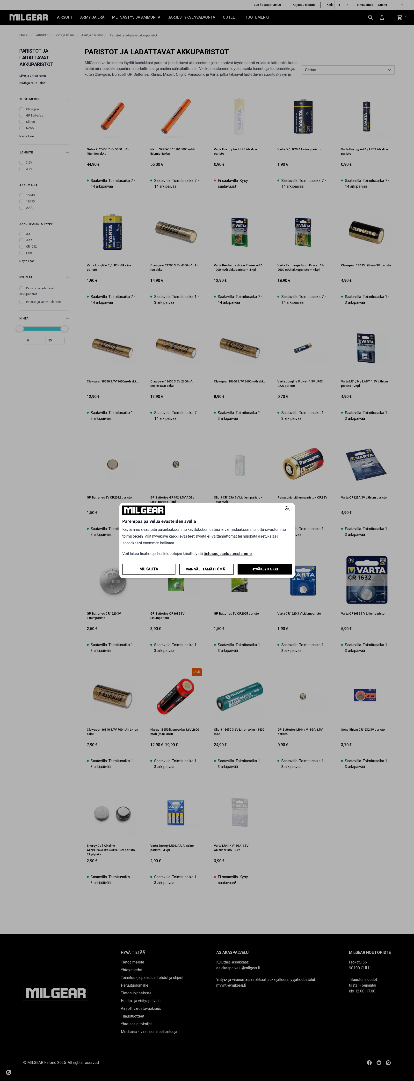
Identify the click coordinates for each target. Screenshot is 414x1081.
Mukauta (148, 569)
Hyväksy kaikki (265, 569)
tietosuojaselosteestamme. (228, 553)
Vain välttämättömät (206, 569)
